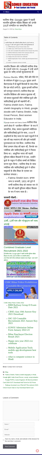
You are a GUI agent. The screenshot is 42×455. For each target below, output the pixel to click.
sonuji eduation (33, 377)
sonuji (26, 377)
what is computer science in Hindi (17, 62)
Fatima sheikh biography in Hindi (25, 374)
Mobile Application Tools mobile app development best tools (22, 59)
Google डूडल (7, 377)
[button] (38, 12)
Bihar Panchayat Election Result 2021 (18, 54)
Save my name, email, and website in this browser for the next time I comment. (22, 440)
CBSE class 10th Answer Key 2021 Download (20, 48)
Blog (6, 372)
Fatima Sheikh (9, 374)
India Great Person (17, 377)
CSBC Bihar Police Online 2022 (14, 303)
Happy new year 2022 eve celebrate (17, 56)
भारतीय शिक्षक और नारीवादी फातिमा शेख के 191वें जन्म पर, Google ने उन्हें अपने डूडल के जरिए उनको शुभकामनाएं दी (19, 44)
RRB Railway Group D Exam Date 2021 (18, 46)
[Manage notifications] (37, 450)
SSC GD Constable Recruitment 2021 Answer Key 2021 (23, 50)
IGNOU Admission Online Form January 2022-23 (21, 52)
